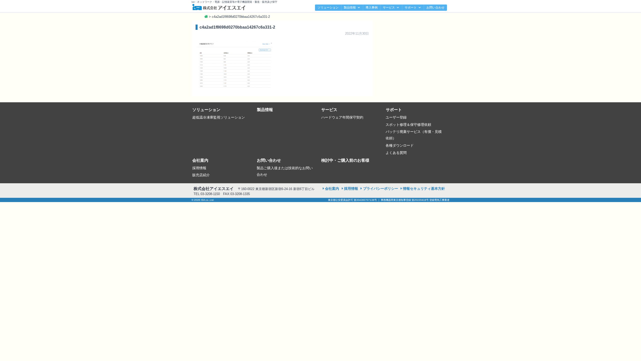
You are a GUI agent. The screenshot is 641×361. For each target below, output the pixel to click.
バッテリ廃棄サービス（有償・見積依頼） (414, 135)
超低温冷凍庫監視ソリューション (218, 117)
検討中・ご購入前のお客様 (345, 160)
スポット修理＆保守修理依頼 (408, 125)
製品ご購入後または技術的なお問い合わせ (285, 171)
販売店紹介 (201, 175)
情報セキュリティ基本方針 (424, 189)
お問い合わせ (435, 7)
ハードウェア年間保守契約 (342, 117)
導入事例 (372, 7)
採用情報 (199, 168)
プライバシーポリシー (380, 189)
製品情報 (350, 7)
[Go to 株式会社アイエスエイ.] (206, 17)
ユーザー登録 (396, 117)
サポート (411, 7)
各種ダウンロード (400, 145)
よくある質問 (396, 153)
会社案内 (200, 160)
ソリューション (328, 7)
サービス (389, 7)
